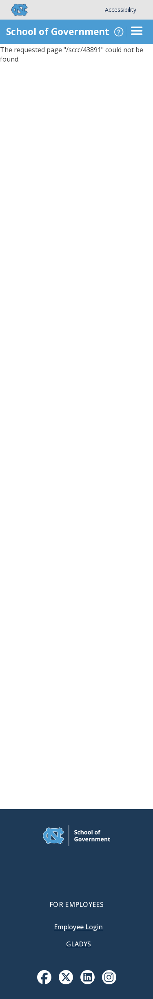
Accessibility (120, 9)
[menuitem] (44, 977)
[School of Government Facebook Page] (44, 981)
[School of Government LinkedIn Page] (87, 981)
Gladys (78, 943)
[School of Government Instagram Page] (109, 981)
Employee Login (78, 926)
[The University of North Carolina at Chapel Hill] (15, 10)
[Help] (119, 32)
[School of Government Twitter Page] (66, 981)
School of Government (57, 31)
